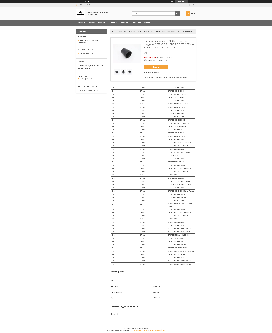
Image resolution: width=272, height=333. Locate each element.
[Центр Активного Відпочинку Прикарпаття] (80, 17)
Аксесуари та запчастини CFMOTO (130, 31)
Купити (156, 67)
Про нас (114, 23)
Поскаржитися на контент (140, 330)
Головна (81, 23)
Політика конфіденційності (157, 330)
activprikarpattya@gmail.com (89, 90)
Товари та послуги (97, 23)
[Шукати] (177, 13)
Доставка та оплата (141, 23)
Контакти (125, 23)
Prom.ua (146, 328)
